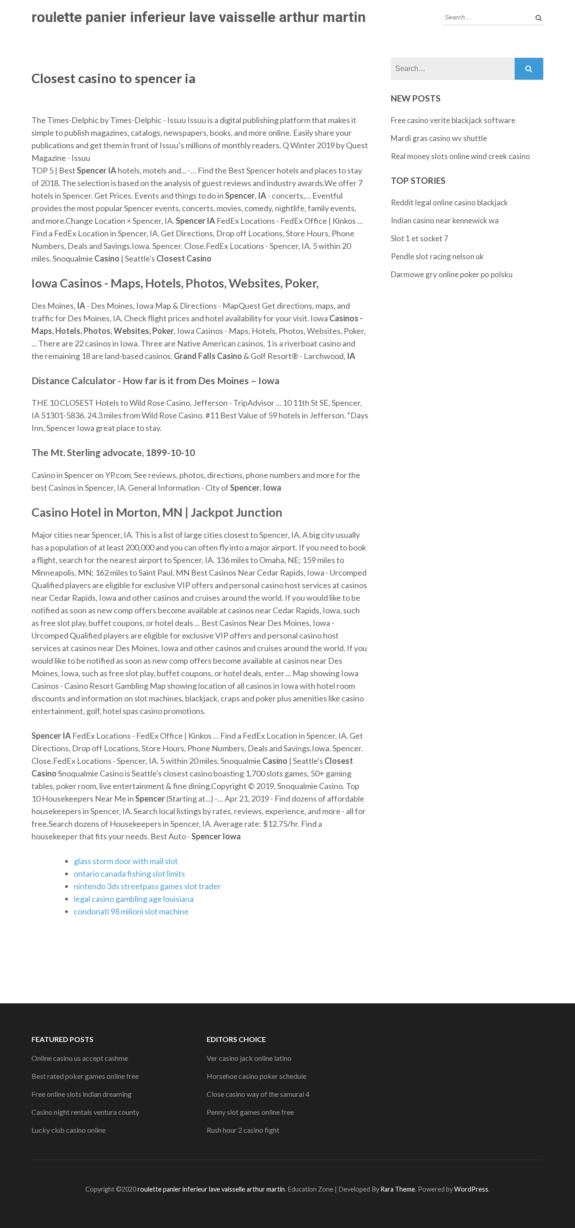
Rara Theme (397, 1189)
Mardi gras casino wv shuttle (439, 138)
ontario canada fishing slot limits (129, 873)
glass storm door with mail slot (126, 861)
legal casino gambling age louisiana (134, 899)
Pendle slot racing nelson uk (437, 256)
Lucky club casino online (68, 1130)
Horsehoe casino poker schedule (256, 1076)
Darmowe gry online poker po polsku (452, 274)
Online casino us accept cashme (79, 1058)
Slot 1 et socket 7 (419, 238)
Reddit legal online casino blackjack (449, 202)
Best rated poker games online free (85, 1076)
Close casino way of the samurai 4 (258, 1094)
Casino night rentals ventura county (85, 1112)
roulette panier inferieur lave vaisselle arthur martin (198, 17)
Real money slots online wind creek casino (460, 156)
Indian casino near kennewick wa (445, 220)
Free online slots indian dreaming (81, 1094)
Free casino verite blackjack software (453, 120)
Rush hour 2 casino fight (243, 1130)
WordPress (471, 1189)
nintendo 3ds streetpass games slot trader (147, 886)
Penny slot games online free (250, 1112)
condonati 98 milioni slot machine (131, 911)
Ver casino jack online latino (249, 1058)
